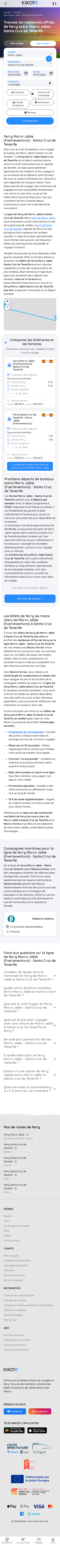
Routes (18, 12)
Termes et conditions (15, 1310)
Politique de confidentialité (19, 1295)
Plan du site (10, 1319)
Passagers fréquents (16, 1265)
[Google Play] (14, 1430)
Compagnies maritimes (16, 1225)
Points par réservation (16, 1349)
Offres (7, 1235)
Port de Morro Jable (43, 217)
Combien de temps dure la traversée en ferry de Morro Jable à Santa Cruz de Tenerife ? (28, 975)
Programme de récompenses (26, 731)
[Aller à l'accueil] (30, 3)
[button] (5, 4)
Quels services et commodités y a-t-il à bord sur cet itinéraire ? (28, 1089)
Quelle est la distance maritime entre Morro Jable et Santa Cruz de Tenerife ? (28, 991)
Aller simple (17, 43)
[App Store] (37, 1430)
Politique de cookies (15, 1300)
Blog (6, 1230)
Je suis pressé (12, 1240)
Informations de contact (17, 1339)
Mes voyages (11, 1255)
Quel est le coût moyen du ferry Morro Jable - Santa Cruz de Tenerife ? (28, 1007)
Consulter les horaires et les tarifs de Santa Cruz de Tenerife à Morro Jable (30, 466)
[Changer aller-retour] (49, 59)
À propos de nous (14, 1335)
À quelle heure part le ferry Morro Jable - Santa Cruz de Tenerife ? (25, 1058)
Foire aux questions (15, 1344)
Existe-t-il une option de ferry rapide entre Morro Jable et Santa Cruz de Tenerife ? (26, 1074)
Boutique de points (14, 1275)
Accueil (7, 12)
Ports (7, 1220)
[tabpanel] (30, 593)
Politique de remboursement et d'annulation (28, 1305)
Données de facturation (17, 1260)
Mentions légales (13, 1315)
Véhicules (9, 1270)
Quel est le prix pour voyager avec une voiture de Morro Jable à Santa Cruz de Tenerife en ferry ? (28, 1025)
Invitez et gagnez (13, 1280)
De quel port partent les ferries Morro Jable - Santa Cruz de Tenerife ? (27, 1043)
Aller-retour (43, 43)
